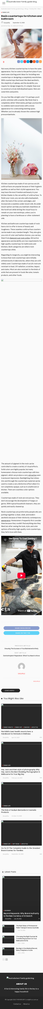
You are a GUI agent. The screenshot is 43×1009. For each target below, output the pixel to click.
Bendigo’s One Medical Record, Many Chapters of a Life (26, 949)
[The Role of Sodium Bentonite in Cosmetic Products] (21, 794)
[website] (3, 681)
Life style (35, 727)
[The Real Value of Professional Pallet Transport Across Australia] (8, 929)
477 (41, 816)
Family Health (8, 727)
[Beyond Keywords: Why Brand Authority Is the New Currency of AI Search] (21, 898)
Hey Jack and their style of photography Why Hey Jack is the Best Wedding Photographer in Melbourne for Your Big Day (20, 771)
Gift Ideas (16, 843)
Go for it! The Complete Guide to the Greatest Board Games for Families (20, 849)
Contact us (17, 1004)
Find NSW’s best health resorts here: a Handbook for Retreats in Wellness (17, 732)
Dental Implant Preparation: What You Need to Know (21, 656)
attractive (32, 475)
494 (41, 737)
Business (8, 910)
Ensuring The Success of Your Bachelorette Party (21, 649)
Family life (5, 12)
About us (26, 1004)
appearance (5, 520)
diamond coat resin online (20, 238)
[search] (39, 3)
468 (41, 854)
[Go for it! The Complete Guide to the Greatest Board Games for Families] (21, 833)
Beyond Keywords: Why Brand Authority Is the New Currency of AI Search (21, 914)
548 (41, 777)
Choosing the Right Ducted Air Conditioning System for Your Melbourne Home (26, 938)
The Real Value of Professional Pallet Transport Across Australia (27, 927)
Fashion (27, 727)
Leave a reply (10, 690)
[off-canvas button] (3, 3)
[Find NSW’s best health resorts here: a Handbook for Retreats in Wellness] (21, 716)
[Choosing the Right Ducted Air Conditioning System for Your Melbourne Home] (8, 939)
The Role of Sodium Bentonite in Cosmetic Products (18, 811)
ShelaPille (7, 22)
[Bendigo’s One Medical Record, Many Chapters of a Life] (8, 951)
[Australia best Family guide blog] (21, 1)
